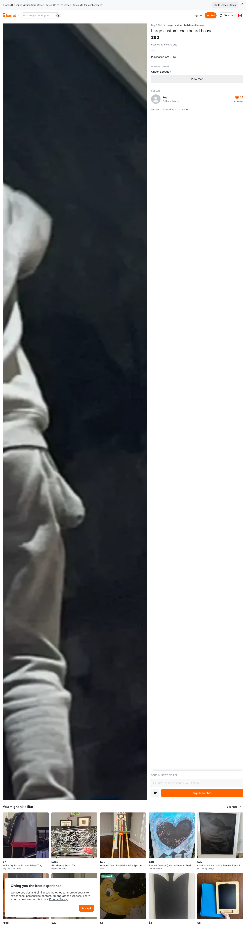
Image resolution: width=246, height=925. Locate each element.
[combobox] (38, 15)
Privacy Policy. (58, 899)
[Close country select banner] (242, 3)
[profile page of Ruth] (155, 99)
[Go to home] (9, 15)
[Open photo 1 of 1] (75, 411)
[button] (234, 807)
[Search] (57, 15)
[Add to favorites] (155, 793)
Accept (86, 908)
